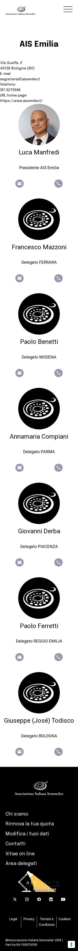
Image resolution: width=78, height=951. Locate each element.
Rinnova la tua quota (29, 824)
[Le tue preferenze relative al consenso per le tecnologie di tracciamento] (71, 944)
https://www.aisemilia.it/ (21, 101)
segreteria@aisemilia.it (20, 79)
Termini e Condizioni (47, 922)
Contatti (15, 844)
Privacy (28, 919)
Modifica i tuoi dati (27, 834)
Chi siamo (16, 814)
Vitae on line (20, 853)
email (19, 183)
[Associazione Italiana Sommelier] (41, 7)
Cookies (64, 919)
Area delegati (21, 863)
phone (58, 183)
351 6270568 (10, 90)
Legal (13, 919)
